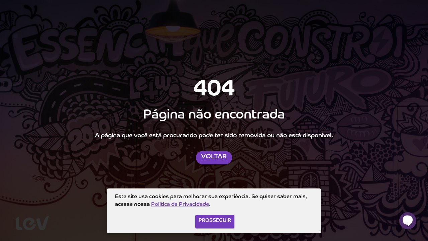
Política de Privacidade (180, 204)
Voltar (214, 156)
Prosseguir (215, 220)
